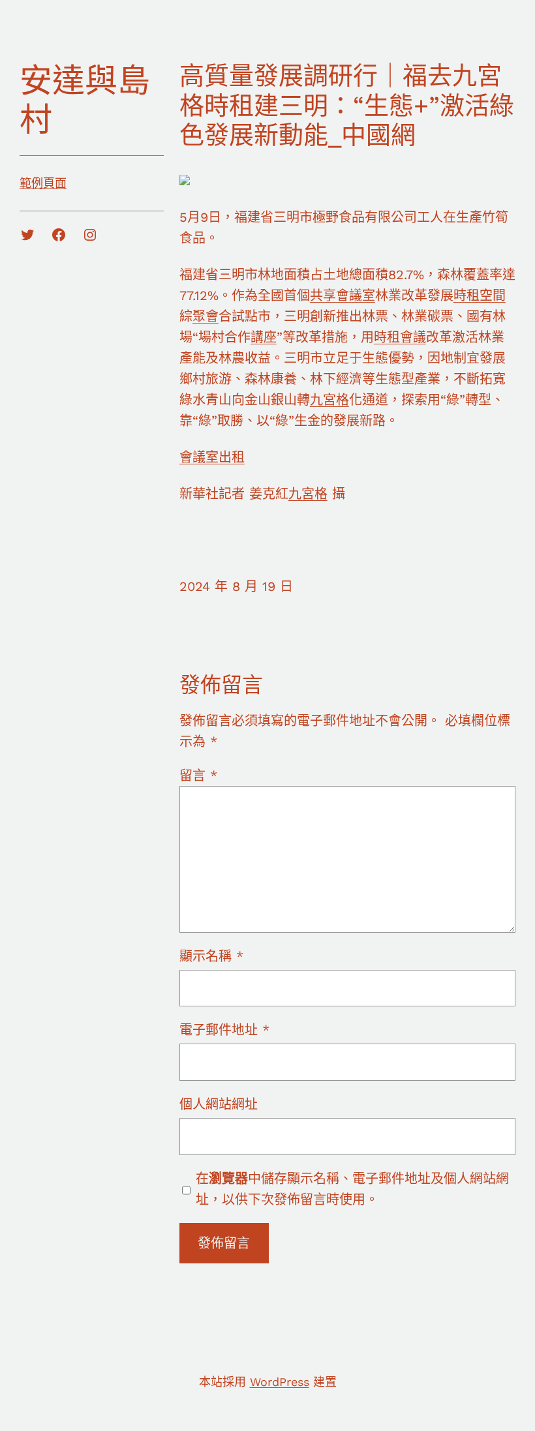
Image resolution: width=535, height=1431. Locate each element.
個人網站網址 (218, 1104)
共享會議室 (342, 295)
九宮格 (329, 400)
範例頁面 (43, 183)
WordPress (279, 1382)
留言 (198, 775)
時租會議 (400, 337)
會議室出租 (212, 457)
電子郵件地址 (224, 1030)
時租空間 (479, 295)
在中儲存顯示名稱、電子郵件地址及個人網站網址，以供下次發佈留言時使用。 (352, 1189)
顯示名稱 (211, 956)
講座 (264, 337)
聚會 (205, 316)
